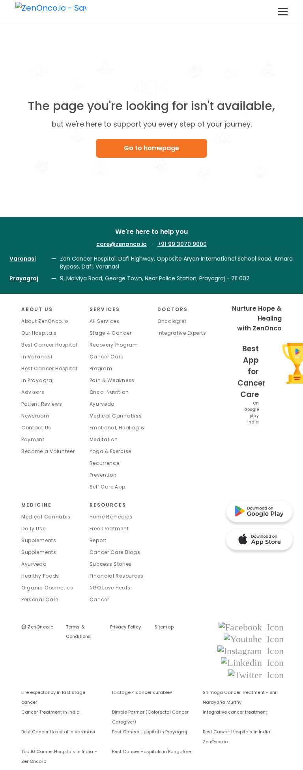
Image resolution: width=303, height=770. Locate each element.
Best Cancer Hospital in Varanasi (58, 732)
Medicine (36, 505)
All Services (105, 321)
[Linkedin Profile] (252, 662)
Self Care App (107, 486)
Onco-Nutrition (109, 392)
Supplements (38, 552)
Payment (33, 439)
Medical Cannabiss (116, 415)
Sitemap (164, 627)
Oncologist (172, 321)
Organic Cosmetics (47, 587)
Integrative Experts (181, 333)
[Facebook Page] (251, 627)
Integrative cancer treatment (235, 712)
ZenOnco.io (37, 627)
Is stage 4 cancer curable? (142, 692)
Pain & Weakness (112, 380)
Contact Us (36, 427)
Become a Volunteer (48, 451)
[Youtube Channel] (254, 638)
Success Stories (111, 564)
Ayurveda (102, 404)
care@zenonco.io (121, 244)
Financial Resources (117, 575)
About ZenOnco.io (44, 321)
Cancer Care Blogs (115, 552)
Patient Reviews (41, 404)
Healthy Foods (40, 575)
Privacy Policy (125, 627)
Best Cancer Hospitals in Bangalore (151, 751)
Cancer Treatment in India (50, 712)
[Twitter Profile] (256, 674)
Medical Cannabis (46, 516)
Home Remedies (111, 516)
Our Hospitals (39, 333)
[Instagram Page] (250, 650)
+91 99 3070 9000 (182, 244)
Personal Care (39, 599)
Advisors (33, 392)
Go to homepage (151, 148)
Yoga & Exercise (111, 451)
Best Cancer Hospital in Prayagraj (149, 732)
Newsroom (35, 415)
